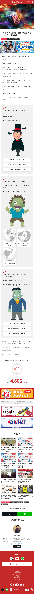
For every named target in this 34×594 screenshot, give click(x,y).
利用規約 (17, 571)
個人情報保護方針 (17, 572)
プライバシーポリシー (17, 574)
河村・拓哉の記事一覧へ (17, 544)
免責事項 (17, 576)
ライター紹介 (17, 577)
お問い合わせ (17, 579)
